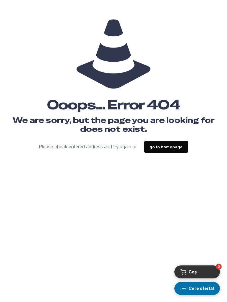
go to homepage (166, 147)
